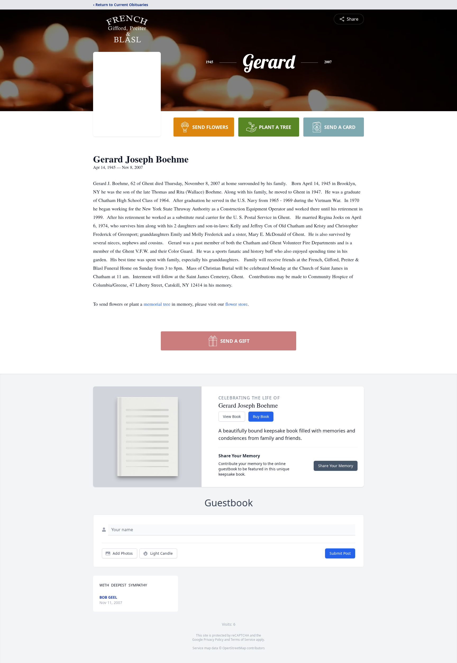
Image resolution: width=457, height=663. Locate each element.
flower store (236, 304)
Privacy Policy (213, 639)
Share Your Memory (335, 465)
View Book (232, 416)
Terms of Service (243, 639)
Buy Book (261, 416)
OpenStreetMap (234, 648)
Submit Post (340, 553)
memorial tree (157, 304)
